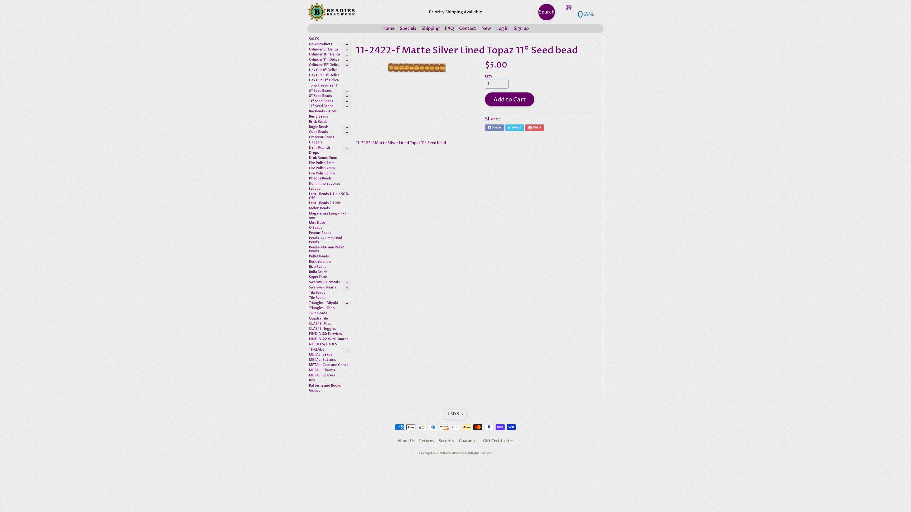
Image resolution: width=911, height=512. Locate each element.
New (486, 29)
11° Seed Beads (330, 102)
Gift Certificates (498, 440)
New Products (330, 45)
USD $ (453, 414)
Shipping (431, 29)
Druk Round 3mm (323, 158)
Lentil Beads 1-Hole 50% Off (329, 196)
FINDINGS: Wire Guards (328, 339)
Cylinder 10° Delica (330, 55)
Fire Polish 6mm (322, 174)
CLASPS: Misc (320, 324)
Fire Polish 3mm (322, 163)
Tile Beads (317, 298)
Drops (314, 153)
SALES (314, 39)
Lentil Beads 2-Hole (325, 203)
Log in (502, 29)
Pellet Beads (319, 257)
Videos (314, 391)
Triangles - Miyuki (330, 303)
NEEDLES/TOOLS (323, 345)
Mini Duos (317, 223)
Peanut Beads (320, 233)
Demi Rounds (330, 148)
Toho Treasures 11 (323, 86)
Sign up (521, 29)
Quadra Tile (318, 319)
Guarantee (469, 440)
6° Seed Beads (330, 91)
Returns (426, 440)
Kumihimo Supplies (324, 184)
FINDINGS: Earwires (325, 334)
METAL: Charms (322, 370)
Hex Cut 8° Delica (323, 70)
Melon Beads (319, 208)
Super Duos (318, 277)
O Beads (315, 228)
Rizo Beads (317, 267)
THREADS (330, 350)
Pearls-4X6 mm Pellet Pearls (326, 250)
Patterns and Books (325, 386)
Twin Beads (318, 313)
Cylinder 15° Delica (330, 65)
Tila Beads (317, 293)
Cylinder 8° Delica (330, 50)
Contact (467, 29)
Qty (488, 76)
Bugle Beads (330, 127)
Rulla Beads (318, 272)
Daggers (316, 143)
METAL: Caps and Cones (328, 365)
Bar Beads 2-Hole (323, 112)
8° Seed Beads (330, 96)
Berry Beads (318, 117)
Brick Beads (318, 122)
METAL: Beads (320, 355)
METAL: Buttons (322, 360)
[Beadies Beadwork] (331, 12)
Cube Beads (330, 132)
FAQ (449, 29)
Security (446, 440)
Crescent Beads (321, 137)
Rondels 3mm (320, 262)
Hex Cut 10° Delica (324, 75)
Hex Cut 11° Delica (324, 80)
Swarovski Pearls (330, 288)
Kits (312, 381)
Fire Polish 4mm (322, 168)
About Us (406, 440)
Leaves (314, 189)
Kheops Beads (320, 179)
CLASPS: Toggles (322, 329)
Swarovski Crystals (330, 283)
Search (547, 12)
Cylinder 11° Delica (330, 60)
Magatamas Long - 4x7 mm (327, 216)
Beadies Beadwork (454, 453)
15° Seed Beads (330, 107)
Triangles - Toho (322, 308)
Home (388, 29)
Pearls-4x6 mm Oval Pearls (325, 240)
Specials (408, 29)
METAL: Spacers (322, 376)
